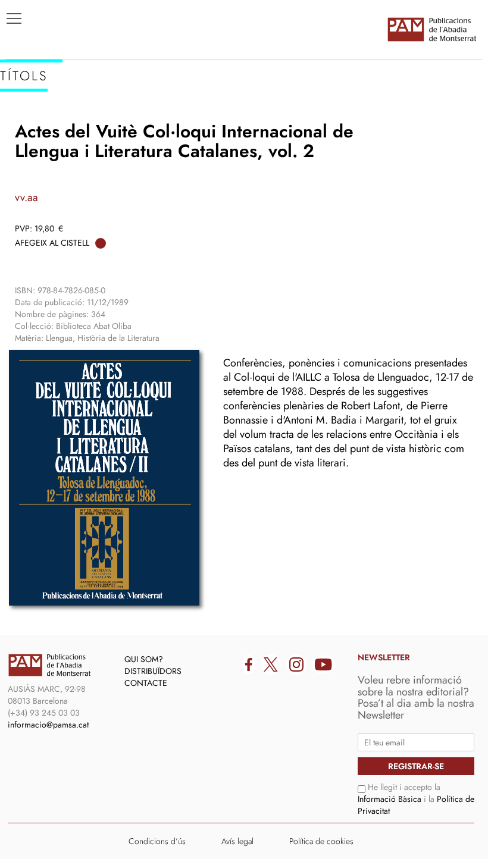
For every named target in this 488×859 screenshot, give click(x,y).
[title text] (431, 29)
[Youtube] (323, 664)
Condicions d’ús (157, 841)
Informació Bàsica (389, 799)
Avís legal (237, 841)
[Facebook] (248, 664)
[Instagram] (296, 664)
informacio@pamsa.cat (48, 725)
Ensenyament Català (66, 161)
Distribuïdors (153, 671)
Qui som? (143, 659)
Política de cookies (321, 841)
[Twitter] (271, 664)
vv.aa (26, 197)
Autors (30, 143)
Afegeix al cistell (52, 243)
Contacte (145, 683)
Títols (27, 125)
